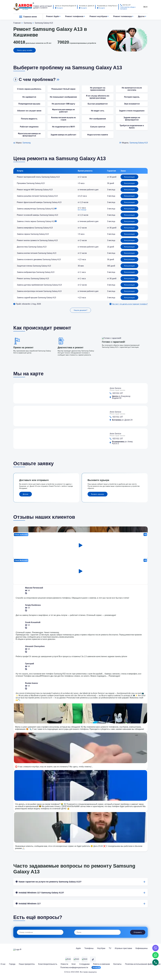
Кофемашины (142, 948)
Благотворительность (47, 964)
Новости (64, 964)
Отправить (138, 932)
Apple (78, 948)
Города (12, 964)
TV (110, 948)
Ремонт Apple (52, 16)
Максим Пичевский (34, 588)
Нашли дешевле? (80, 310)
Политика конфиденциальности (74, 967)
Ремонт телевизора (122, 16)
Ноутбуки (101, 948)
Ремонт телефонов (74, 16)
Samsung (27, 143)
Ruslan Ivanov (31, 683)
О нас (3, 964)
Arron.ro (96, 967)
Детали (25, 494)
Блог (74, 964)
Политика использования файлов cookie (143, 964)
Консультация (129, 177)
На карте (60, 8)
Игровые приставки (123, 948)
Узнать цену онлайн (24, 50)
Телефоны (89, 948)
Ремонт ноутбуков (98, 16)
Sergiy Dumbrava (33, 605)
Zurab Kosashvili (32, 622)
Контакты (117, 964)
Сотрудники (84, 964)
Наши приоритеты (27, 964)
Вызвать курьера (97, 494)
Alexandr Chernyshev (35, 646)
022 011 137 (127, 5)
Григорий (29, 664)
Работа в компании (101, 964)
